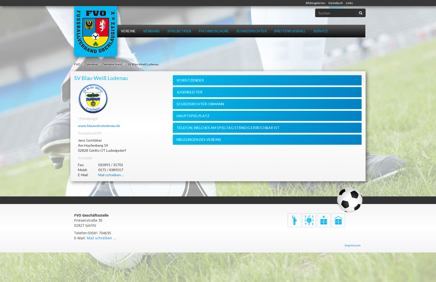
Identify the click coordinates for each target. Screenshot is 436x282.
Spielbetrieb (179, 31)
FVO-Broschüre (214, 31)
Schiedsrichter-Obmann (200, 104)
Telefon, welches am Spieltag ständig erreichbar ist (228, 127)
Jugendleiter (189, 92)
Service (320, 31)
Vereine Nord (112, 64)
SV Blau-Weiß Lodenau (143, 64)
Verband (151, 31)
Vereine (128, 31)
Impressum (353, 245)
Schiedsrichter (251, 31)
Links (349, 3)
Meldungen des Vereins (199, 139)
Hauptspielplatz (193, 116)
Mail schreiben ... (111, 175)
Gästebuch (335, 3)
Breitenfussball (290, 31)
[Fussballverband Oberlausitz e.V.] (95, 31)
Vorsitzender (190, 80)
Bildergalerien (315, 3)
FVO (77, 64)
